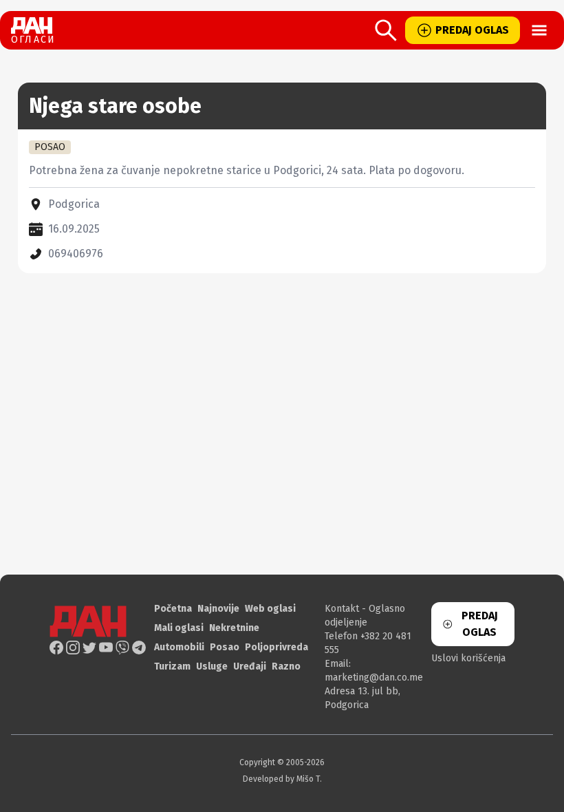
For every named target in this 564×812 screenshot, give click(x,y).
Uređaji (249, 666)
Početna (173, 609)
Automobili (179, 647)
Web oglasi (270, 609)
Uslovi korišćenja (468, 658)
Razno (286, 666)
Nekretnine (234, 628)
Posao (224, 647)
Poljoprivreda (276, 647)
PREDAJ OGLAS (472, 29)
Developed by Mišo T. (282, 779)
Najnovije (218, 609)
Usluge (212, 666)
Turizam (172, 666)
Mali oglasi (179, 628)
